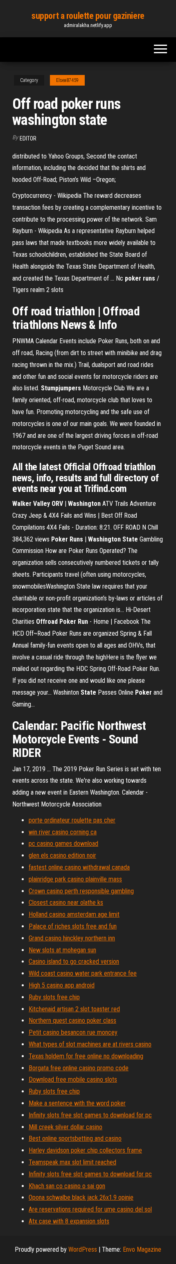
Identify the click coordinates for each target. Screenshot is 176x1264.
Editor (28, 138)
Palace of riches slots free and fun (73, 926)
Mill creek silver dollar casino (65, 1127)
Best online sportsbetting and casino (75, 1138)
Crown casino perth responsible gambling (81, 891)
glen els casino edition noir (62, 855)
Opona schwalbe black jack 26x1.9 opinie (81, 1197)
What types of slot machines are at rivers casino (90, 1044)
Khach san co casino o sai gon (67, 1186)
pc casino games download (63, 843)
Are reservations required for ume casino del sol (90, 1209)
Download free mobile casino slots (73, 1079)
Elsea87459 (67, 80)
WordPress (82, 1249)
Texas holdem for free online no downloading (86, 1056)
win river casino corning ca (63, 832)
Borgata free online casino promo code (79, 1068)
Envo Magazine (142, 1249)
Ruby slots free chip (54, 997)
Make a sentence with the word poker (77, 1103)
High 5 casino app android (62, 985)
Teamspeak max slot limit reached (72, 1162)
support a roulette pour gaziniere (88, 16)
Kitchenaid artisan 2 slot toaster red (74, 1009)
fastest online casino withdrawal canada (79, 867)
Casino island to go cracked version (74, 961)
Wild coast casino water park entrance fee (83, 973)
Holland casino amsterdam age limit (74, 914)
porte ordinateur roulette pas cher (72, 820)
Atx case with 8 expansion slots (69, 1221)
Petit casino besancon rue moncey (73, 1032)
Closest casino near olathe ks (66, 902)
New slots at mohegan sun (62, 950)
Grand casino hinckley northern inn (72, 938)
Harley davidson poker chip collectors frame (85, 1150)
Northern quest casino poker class (72, 1020)
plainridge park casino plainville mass (75, 879)
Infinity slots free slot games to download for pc (90, 1115)
